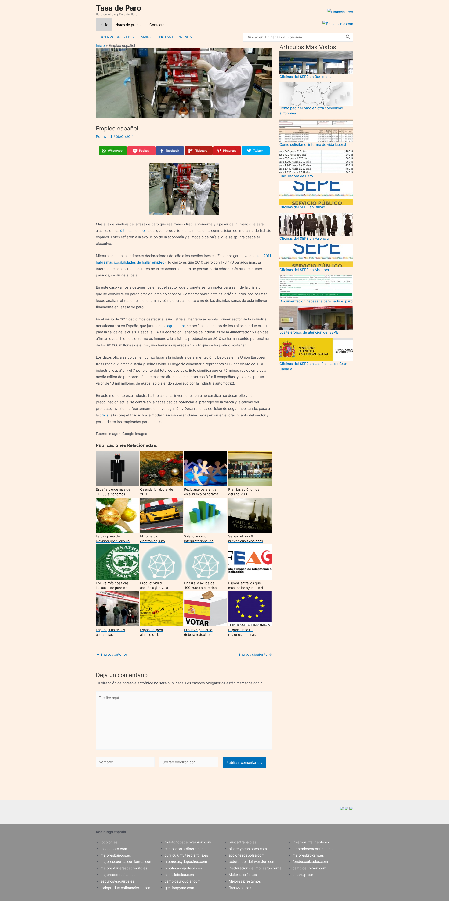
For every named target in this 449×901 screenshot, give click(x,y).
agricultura (176, 326)
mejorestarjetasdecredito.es (124, 868)
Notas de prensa (128, 24)
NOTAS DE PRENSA (175, 37)
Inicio (103, 24)
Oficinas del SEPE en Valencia (304, 238)
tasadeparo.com (114, 848)
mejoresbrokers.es (308, 855)
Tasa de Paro (118, 8)
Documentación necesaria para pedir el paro (316, 301)
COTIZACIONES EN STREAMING (125, 37)
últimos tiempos (133, 230)
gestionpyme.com (179, 888)
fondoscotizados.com (310, 861)
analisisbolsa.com (179, 874)
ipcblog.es (109, 842)
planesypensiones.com (248, 848)
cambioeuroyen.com (309, 868)
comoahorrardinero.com (185, 848)
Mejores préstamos (245, 881)
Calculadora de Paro (296, 176)
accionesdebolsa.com (246, 855)
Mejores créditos (243, 874)
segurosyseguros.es (117, 881)
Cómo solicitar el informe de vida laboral (312, 144)
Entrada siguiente (255, 654)
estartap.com (303, 874)
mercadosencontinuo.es (313, 848)
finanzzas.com (240, 888)
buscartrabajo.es (243, 842)
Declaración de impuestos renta (255, 868)
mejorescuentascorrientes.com (126, 861)
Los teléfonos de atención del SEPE (308, 332)
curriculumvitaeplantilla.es (186, 855)
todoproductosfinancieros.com (126, 888)
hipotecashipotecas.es (183, 868)
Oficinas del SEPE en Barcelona (305, 76)
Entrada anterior (111, 654)
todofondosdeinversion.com (188, 842)
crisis (104, 415)
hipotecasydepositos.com (186, 861)
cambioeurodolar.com (182, 881)
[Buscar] (348, 37)
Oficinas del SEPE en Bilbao (302, 207)
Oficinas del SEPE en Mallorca (304, 270)
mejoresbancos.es (116, 855)
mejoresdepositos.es (118, 874)
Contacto (156, 24)
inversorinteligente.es (311, 842)
